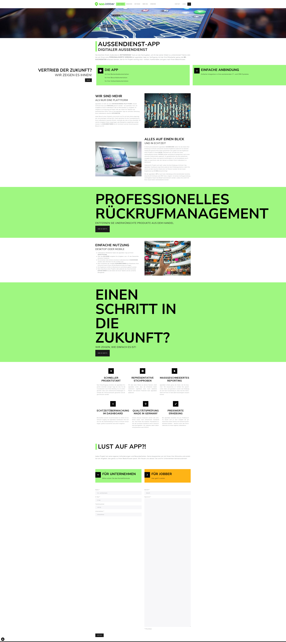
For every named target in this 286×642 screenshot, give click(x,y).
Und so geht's (102, 229)
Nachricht (147, 497)
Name (97, 490)
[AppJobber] (105, 4)
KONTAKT (280, 13)
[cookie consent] (3, 639)
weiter (99, 635)
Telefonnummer (99, 504)
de (189, 4)
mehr (88, 80)
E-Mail (97, 497)
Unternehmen (99, 511)
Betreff (147, 490)
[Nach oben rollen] (283, 639)
